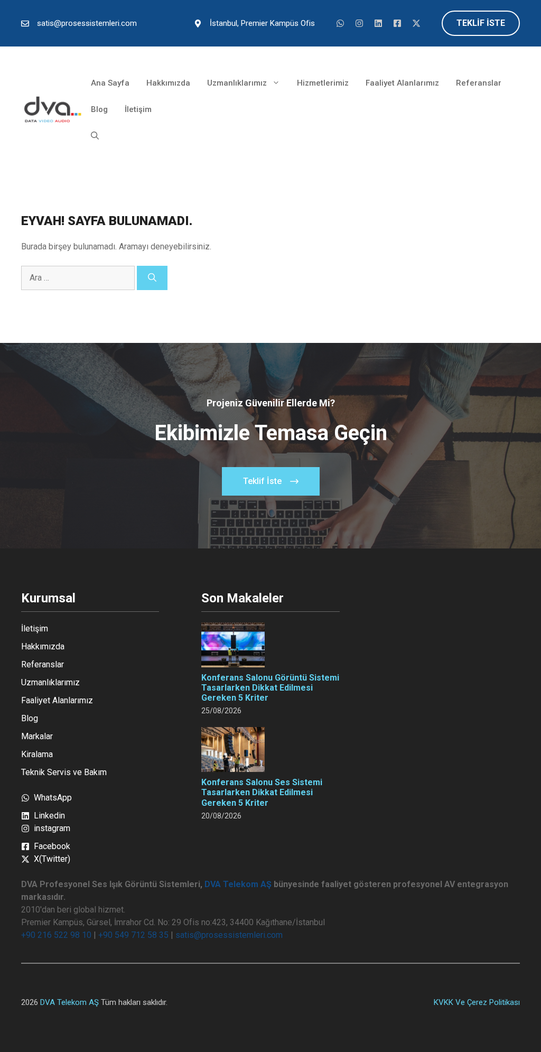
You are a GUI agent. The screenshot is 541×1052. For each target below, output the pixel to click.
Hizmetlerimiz (323, 83)
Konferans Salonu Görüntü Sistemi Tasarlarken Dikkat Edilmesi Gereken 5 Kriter (270, 688)
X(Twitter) (52, 859)
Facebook (52, 846)
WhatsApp (53, 798)
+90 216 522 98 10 (56, 935)
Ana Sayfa (110, 83)
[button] (94, 136)
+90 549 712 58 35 (133, 935)
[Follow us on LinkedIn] (340, 23)
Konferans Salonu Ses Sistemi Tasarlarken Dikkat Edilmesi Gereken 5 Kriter (261, 792)
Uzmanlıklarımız (237, 83)
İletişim (138, 109)
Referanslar (478, 83)
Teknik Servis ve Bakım (64, 772)
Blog (99, 109)
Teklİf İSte (480, 23)
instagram (52, 828)
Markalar (37, 736)
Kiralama (37, 754)
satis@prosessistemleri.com (87, 23)
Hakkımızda (168, 83)
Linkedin (49, 816)
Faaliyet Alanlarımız (402, 83)
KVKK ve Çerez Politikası (477, 1002)
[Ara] (152, 278)
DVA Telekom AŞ (238, 884)
